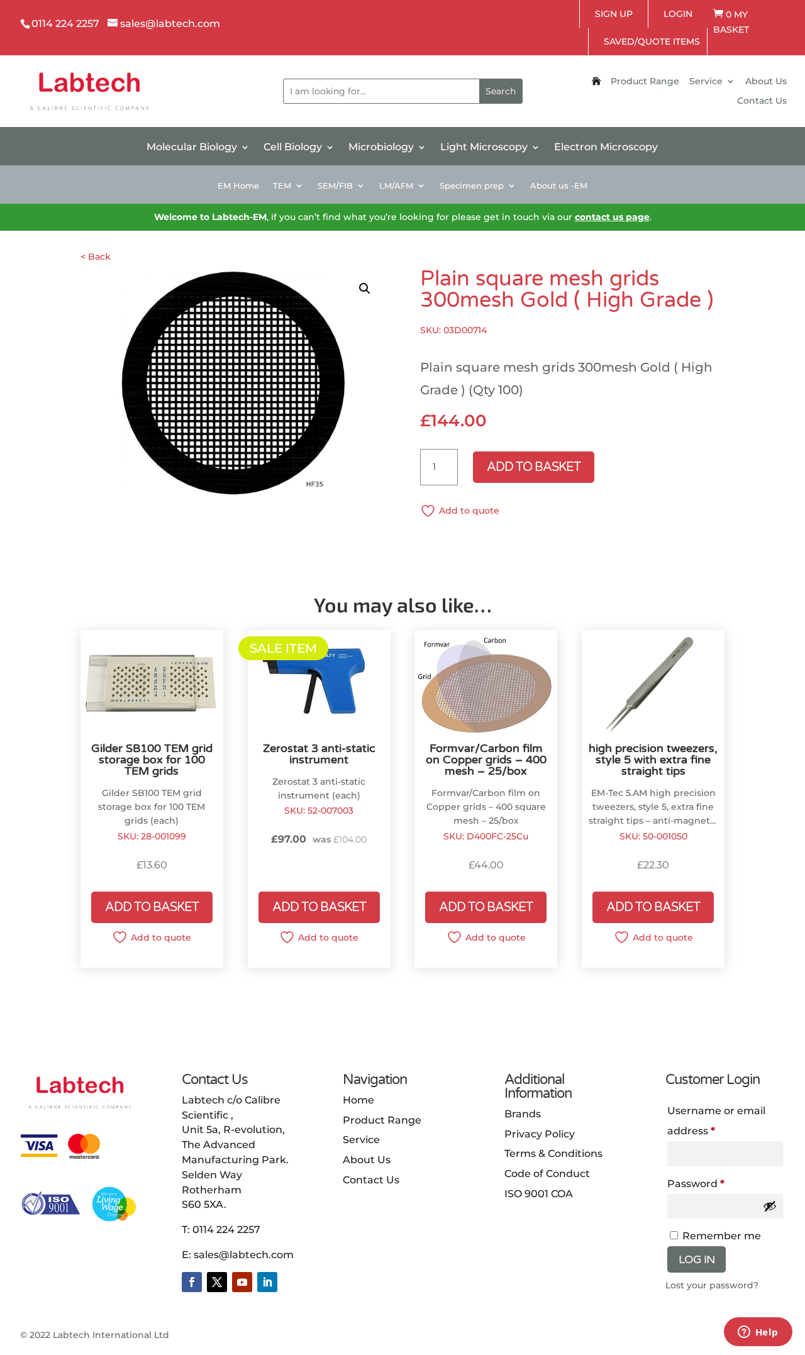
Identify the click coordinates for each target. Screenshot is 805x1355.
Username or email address (716, 1121)
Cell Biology (293, 148)
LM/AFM (396, 186)
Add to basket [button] (152, 907)
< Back (95, 256)
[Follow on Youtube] (242, 1282)
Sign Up (614, 13)
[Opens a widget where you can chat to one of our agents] (757, 1333)
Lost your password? (711, 1285)
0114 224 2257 (226, 1230)
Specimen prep (472, 186)
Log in (696, 1259)
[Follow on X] (217, 1282)
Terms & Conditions (553, 1153)
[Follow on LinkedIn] (267, 1282)
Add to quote (469, 510)
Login (677, 13)
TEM (282, 186)
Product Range (645, 82)
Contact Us (762, 101)
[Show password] (770, 1206)
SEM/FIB (335, 186)
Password (695, 1184)
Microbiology (381, 148)
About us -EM (558, 186)
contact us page (612, 217)
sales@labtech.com (244, 1255)
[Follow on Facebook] (192, 1282)
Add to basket (533, 467)
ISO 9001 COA (538, 1194)
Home (358, 1100)
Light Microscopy (484, 148)
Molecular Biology (192, 148)
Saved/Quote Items (652, 41)
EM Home (238, 186)
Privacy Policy (539, 1134)
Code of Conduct (547, 1174)
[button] (364, 288)
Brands (522, 1114)
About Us (766, 82)
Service (706, 82)
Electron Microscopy (606, 148)
